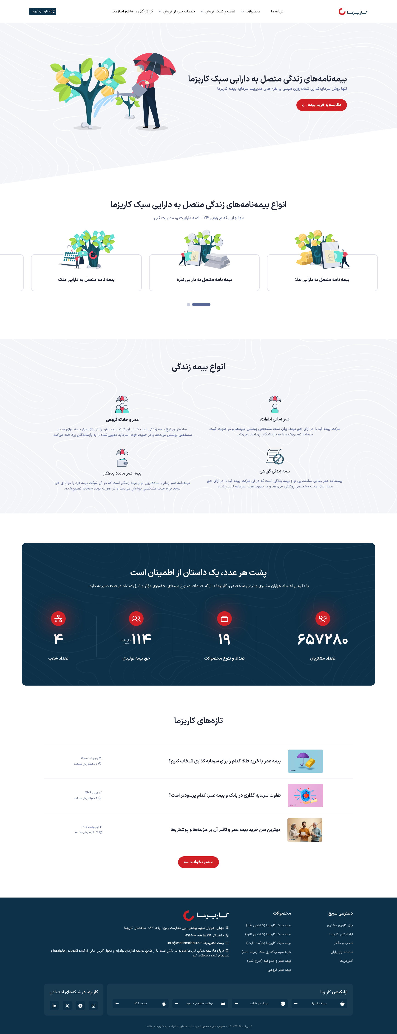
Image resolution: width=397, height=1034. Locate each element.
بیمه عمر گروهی (279, 970)
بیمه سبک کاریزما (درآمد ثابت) (268, 943)
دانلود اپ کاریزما (41, 11)
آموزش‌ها (346, 961)
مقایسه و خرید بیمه (324, 105)
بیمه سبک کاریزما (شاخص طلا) (268, 925)
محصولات (253, 11)
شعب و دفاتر (343, 943)
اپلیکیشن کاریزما (341, 934)
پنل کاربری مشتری (340, 925)
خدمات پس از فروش (179, 11)
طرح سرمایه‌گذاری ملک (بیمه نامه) (266, 952)
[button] (201, 304)
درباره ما (277, 11)
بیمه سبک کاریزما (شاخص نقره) (268, 934)
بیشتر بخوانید (201, 862)
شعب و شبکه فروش (220, 11)
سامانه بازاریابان (342, 952)
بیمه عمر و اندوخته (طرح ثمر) (269, 961)
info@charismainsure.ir (184, 943)
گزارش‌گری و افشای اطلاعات (132, 11)
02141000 (190, 935)
